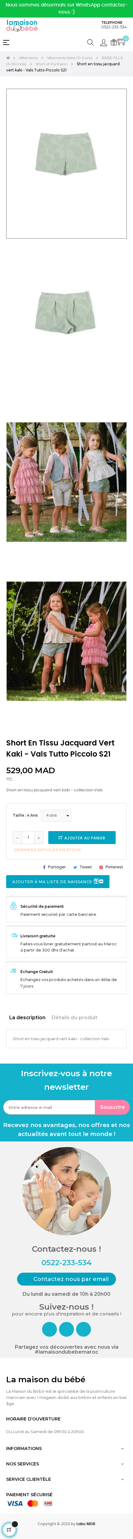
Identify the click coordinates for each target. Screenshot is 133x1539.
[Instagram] (66, 1329)
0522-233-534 (114, 27)
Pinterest (114, 867)
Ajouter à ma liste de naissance (52, 881)
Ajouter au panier (84, 838)
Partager (57, 867)
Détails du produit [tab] (74, 1017)
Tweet (86, 867)
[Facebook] (49, 1329)
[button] (66, 1279)
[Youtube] (83, 1329)
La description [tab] (27, 1017)
